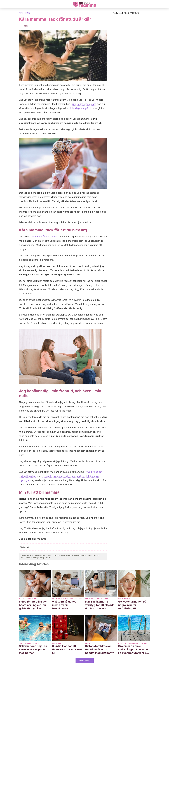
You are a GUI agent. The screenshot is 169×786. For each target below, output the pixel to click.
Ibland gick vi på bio (81, 108)
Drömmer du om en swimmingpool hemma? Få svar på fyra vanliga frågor (133, 649)
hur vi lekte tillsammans (83, 104)
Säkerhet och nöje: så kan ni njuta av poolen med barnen (33, 649)
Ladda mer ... (84, 660)
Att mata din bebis (27, 599)
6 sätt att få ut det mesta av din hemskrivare (64, 605)
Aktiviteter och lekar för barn (67, 599)
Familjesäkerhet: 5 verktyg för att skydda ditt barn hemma (99, 605)
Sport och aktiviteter (30, 643)
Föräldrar (57, 643)
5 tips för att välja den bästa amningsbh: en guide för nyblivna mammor (33, 605)
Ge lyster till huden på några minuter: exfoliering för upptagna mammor (132, 605)
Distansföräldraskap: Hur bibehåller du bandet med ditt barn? (99, 649)
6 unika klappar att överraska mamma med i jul (67, 649)
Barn (87, 643)
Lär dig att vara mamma (96, 599)
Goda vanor (124, 599)
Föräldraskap (24, 13)
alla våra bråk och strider (44, 236)
